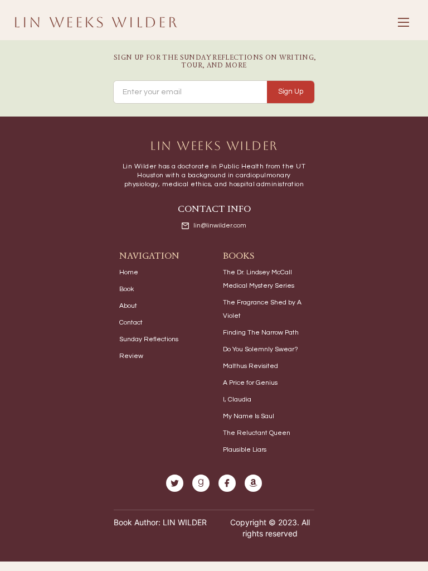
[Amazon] (253, 483)
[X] (174, 483)
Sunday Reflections (148, 339)
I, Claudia (237, 399)
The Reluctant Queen (256, 433)
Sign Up (290, 91)
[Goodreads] (201, 483)
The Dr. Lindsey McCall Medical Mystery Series (258, 279)
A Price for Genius (250, 382)
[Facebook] (227, 483)
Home (128, 272)
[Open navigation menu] (403, 22)
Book (126, 289)
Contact (131, 322)
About (128, 305)
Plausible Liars (244, 449)
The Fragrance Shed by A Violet (262, 309)
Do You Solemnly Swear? (260, 349)
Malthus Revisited (250, 366)
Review (131, 356)
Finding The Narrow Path (261, 332)
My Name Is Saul (248, 416)
